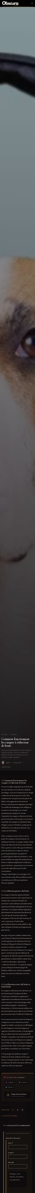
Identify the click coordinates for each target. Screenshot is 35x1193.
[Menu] (32, 3)
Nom (10, 1143)
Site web (11, 1162)
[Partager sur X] (18, 1110)
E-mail (11, 1153)
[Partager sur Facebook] (13, 1110)
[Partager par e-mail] (22, 1110)
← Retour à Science (9, 1116)
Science (14, 734)
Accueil (4, 734)
